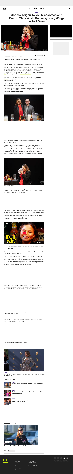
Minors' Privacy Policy (32, 456)
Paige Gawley (9, 55)
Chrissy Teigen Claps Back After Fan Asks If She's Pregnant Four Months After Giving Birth (24, 366)
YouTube (17, 455)
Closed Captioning (32, 453)
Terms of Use (31, 451)
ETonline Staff (18, 459)
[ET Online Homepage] (4, 8)
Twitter (16, 453)
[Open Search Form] (69, 8)
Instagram (17, 452)
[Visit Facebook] (55, 449)
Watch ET (42, 8)
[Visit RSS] (67, 449)
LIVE (29, 8)
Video (35, 8)
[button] (24, 351)
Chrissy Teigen (8, 64)
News (36, 13)
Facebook (17, 451)
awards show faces (25, 74)
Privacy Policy (10, 248)
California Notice (31, 455)
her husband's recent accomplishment (22, 90)
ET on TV (17, 456)
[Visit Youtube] (64, 449)
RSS (16, 460)
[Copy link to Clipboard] (45, 56)
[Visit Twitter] (58, 449)
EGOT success (11, 140)
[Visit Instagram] (61, 449)
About (16, 458)
